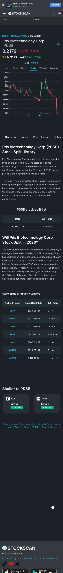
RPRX (12, 334)
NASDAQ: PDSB (19, 36)
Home (5, 36)
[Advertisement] (31, 125)
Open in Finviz (45, 424)
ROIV (13, 398)
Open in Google (27, 424)
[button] (4, 13)
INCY (12, 342)
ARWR (12, 358)
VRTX (12, 310)
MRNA (12, 318)
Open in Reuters (49, 427)
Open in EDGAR (31, 427)
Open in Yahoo (10, 424)
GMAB (12, 350)
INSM (12, 326)
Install (55, 5)
